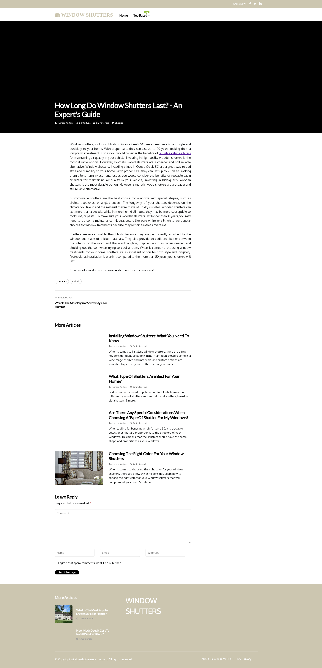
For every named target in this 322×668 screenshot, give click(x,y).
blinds (77, 281)
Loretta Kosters (66, 122)
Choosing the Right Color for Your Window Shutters (146, 456)
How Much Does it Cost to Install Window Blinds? (92, 632)
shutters (63, 281)
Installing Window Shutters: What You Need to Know (149, 338)
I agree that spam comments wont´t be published (89, 563)
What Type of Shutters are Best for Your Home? (144, 379)
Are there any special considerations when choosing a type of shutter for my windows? (148, 415)
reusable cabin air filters (175, 153)
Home (123, 15)
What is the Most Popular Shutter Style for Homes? (92, 611)
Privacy (247, 659)
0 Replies (119, 122)
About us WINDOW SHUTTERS (221, 659)
